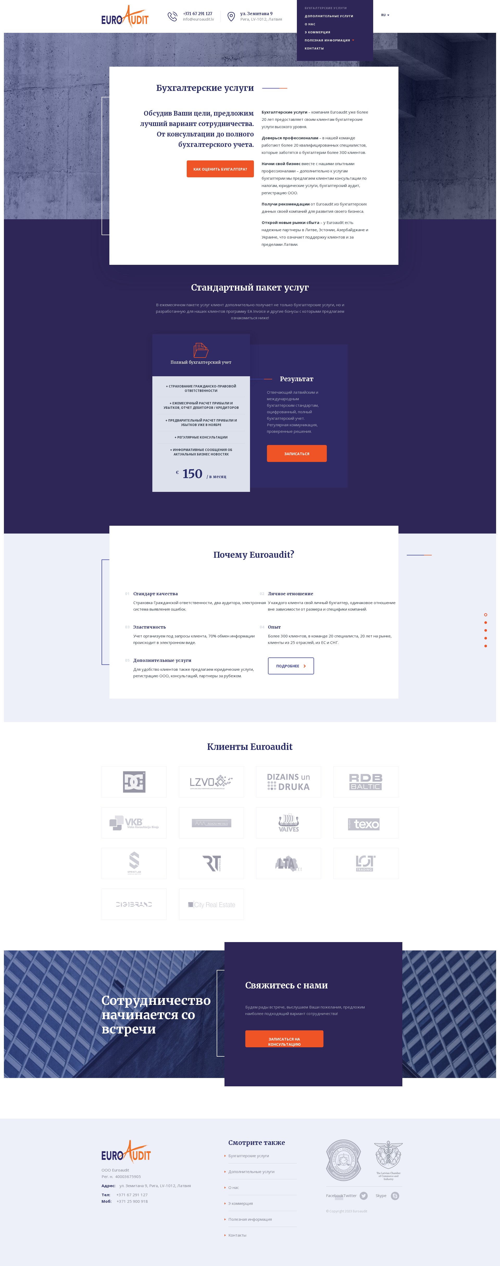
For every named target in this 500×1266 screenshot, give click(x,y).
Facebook (334, 1195)
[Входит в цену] (485, 622)
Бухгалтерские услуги (326, 8)
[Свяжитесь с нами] (485, 646)
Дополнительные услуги (329, 16)
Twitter (350, 1195)
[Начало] (485, 614)
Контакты (314, 48)
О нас (310, 24)
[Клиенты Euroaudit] (485, 638)
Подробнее (287, 665)
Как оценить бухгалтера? (220, 169)
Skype (381, 1195)
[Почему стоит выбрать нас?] (485, 630)
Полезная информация (327, 40)
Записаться (296, 453)
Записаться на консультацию (284, 1042)
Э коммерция (317, 32)
